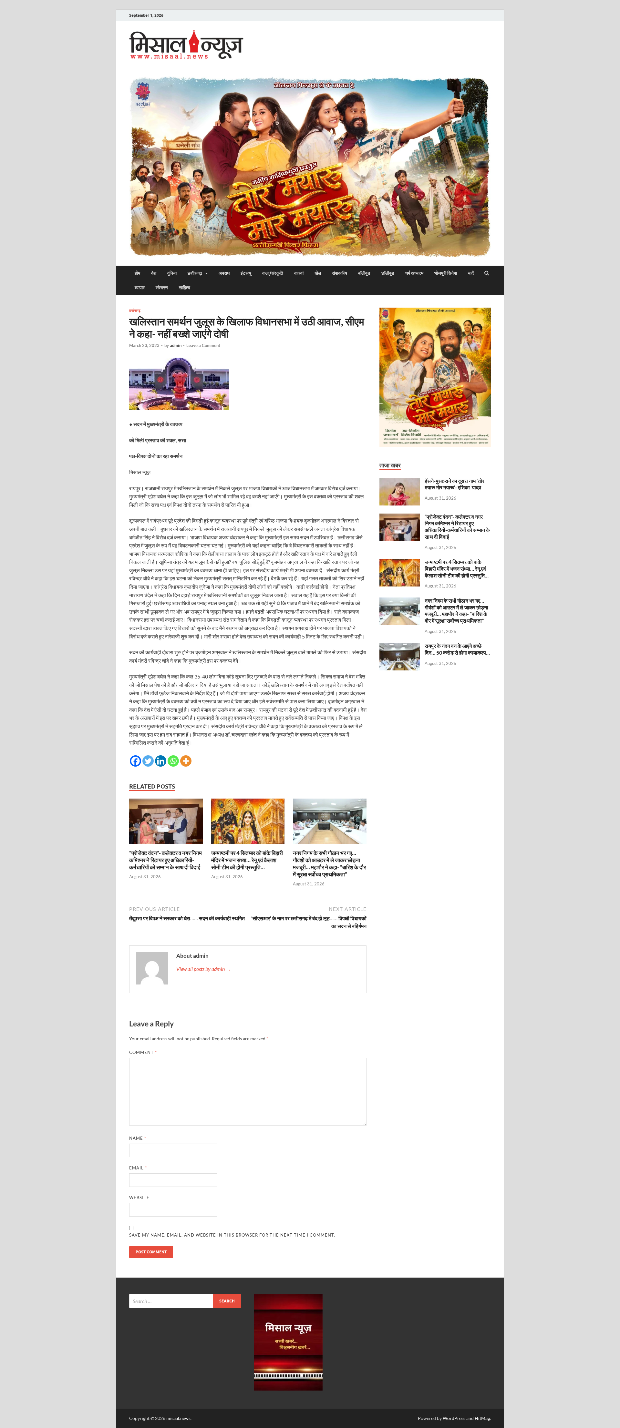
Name (137, 1138)
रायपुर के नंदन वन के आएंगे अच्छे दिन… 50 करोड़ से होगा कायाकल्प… (457, 649)
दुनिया (172, 273)
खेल (318, 273)
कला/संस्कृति (272, 273)
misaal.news (178, 1418)
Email (138, 1167)
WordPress (454, 1418)
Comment (143, 1052)
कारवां (299, 273)
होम (137, 273)
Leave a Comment (203, 345)
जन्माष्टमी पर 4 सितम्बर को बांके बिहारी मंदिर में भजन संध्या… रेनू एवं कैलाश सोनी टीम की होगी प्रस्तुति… (247, 860)
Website (139, 1197)
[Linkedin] (160, 761)
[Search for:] (185, 1301)
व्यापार (140, 287)
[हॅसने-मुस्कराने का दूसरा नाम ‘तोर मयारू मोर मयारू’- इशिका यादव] (399, 481)
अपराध (224, 273)
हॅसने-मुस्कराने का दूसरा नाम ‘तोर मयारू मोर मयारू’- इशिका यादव (454, 484)
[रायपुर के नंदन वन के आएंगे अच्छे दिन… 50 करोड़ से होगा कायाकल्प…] (399, 646)
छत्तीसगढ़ (195, 273)
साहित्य (184, 287)
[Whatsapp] (173, 761)
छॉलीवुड (387, 273)
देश (153, 273)
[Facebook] (135, 761)
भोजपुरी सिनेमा (445, 273)
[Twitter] (148, 761)
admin (175, 345)
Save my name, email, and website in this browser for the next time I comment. (232, 1235)
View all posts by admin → (203, 969)
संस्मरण (162, 287)
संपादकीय (339, 273)
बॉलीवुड (364, 273)
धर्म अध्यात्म (414, 273)
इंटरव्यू (246, 273)
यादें (471, 273)
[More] (185, 761)
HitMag (482, 1418)
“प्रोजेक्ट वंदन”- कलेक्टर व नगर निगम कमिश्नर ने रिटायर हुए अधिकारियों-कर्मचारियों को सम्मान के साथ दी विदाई (165, 860)
